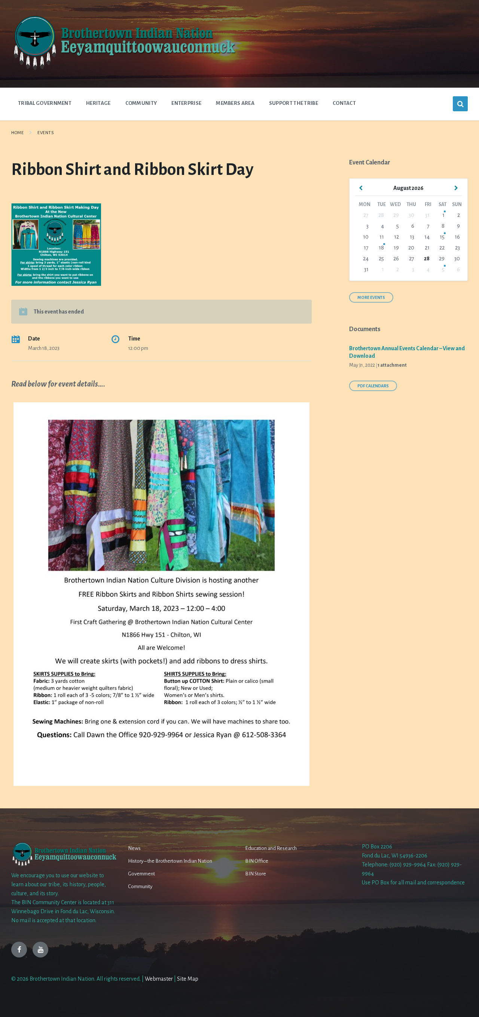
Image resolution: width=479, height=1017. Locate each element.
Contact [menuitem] (344, 103)
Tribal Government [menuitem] (44, 103)
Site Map (187, 979)
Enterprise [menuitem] (186, 103)
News (134, 848)
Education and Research (271, 848)
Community (140, 886)
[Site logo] (123, 69)
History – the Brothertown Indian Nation (170, 861)
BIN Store (255, 874)
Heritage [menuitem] (98, 103)
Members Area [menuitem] (235, 103)
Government (141, 874)
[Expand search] (460, 103)
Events (45, 132)
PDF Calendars (373, 386)
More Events (371, 297)
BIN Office (256, 861)
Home (17, 132)
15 (442, 237)
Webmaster (159, 979)
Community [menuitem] (141, 103)
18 (381, 248)
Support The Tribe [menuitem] (293, 103)
